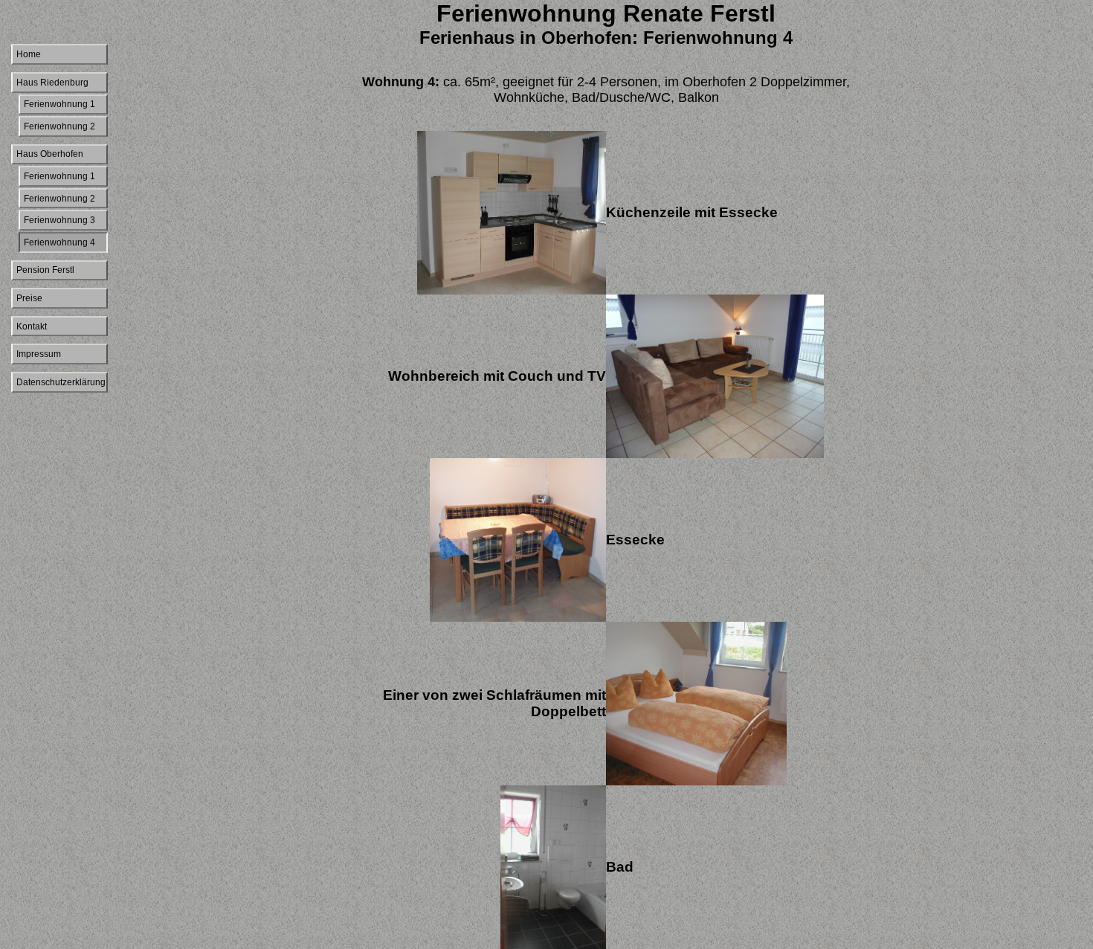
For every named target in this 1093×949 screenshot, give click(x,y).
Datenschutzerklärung (61, 382)
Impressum (38, 354)
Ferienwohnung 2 (59, 126)
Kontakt (31, 326)
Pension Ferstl (45, 270)
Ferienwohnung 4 (59, 242)
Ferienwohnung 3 (59, 220)
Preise (29, 298)
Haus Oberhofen (49, 154)
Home (28, 54)
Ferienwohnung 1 (59, 104)
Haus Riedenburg (52, 82)
